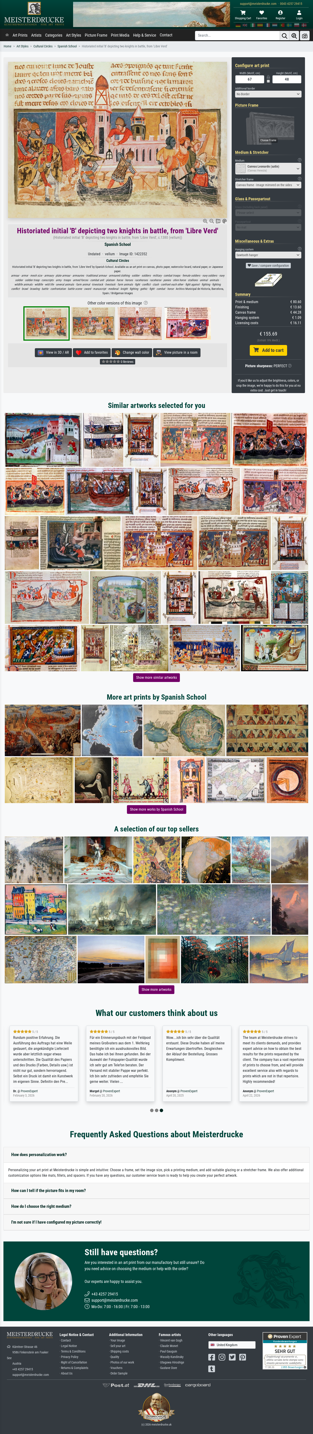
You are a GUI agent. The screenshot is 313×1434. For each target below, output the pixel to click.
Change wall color (134, 352)
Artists (36, 35)
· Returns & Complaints (74, 1368)
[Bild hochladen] (305, 35)
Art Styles (73, 35)
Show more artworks (156, 989)
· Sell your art (117, 1346)
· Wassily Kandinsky (171, 1357)
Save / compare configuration (270, 265)
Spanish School (67, 46)
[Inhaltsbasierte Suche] (294, 35)
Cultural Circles (42, 46)
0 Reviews (126, 362)
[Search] (284, 35)
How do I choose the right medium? (41, 1206)
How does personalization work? (39, 1154)
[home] (7, 35)
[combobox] (268, 94)
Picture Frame (96, 35)
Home (7, 46)
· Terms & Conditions (72, 1351)
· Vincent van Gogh (170, 1340)
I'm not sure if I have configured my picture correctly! (56, 1222)
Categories (53, 35)
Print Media (120, 35)
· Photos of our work (121, 1362)
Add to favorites (94, 352)
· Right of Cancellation (73, 1362)
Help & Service (144, 35)
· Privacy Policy (69, 1357)
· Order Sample (118, 1373)
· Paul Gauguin (168, 1351)
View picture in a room (180, 352)
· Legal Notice (68, 1346)
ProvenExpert (27, 1091)
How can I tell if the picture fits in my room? (48, 1190)
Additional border (245, 88)
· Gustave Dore (168, 1368)
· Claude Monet (168, 1346)
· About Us (66, 1373)
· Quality (114, 1357)
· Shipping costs (119, 1351)
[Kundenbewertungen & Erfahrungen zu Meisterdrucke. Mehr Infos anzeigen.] (285, 1350)
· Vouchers (115, 1368)
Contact (166, 35)
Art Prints (20, 35)
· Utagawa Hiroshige (171, 1362)
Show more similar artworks (156, 677)
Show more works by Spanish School (156, 809)
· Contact (65, 1340)
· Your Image (117, 1340)
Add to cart (271, 350)
